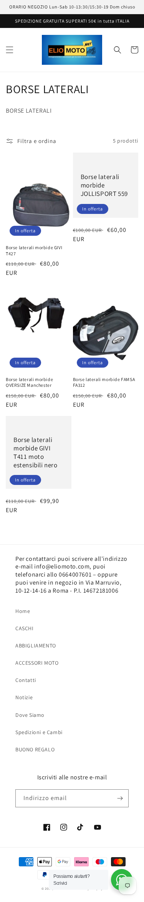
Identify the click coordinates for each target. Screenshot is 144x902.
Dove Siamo (30, 714)
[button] (9, 49)
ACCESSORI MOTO (36, 662)
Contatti (25, 680)
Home (22, 611)
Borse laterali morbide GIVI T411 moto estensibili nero (35, 452)
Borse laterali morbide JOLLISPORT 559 (104, 185)
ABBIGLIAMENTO (35, 645)
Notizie (24, 697)
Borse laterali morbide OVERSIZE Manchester (29, 382)
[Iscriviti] (119, 798)
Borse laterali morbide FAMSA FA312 (104, 382)
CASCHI (24, 628)
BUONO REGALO (35, 749)
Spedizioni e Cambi (39, 732)
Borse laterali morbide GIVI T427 (34, 250)
